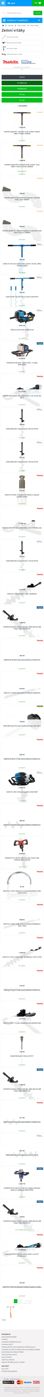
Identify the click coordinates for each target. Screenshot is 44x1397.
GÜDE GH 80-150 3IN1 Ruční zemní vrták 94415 (22, 297)
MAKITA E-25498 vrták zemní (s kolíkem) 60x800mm (22, 693)
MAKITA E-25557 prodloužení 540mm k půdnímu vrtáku (22, 1287)
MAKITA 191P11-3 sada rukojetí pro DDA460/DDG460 (22, 1023)
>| (28, 1301)
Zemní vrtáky (34, 25)
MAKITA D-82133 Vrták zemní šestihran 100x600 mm (22, 1122)
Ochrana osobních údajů (11, 1342)
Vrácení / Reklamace (9, 1354)
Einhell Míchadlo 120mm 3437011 (22, 1056)
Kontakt (5, 1339)
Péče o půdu (22, 25)
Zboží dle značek (8, 1360)
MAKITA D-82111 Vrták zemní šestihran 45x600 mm (22, 759)
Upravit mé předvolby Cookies (13, 1362)
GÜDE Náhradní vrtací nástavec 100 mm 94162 (22, 462)
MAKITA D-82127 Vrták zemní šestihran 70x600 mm (22, 990)
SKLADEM (23, 106)
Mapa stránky (7, 1357)
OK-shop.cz (17, 1379)
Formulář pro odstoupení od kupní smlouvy (18, 1347)
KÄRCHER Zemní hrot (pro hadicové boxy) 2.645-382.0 (22, 726)
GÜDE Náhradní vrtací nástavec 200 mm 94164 (22, 429)
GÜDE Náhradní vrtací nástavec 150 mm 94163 (22, 561)
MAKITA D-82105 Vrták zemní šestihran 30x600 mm (22, 660)
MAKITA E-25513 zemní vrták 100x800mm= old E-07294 (22, 957)
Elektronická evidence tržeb (12, 1352)
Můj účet (5, 1369)
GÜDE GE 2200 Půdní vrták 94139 (22, 330)
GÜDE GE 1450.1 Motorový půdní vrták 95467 (22, 792)
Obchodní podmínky (9, 1337)
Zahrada (10, 25)
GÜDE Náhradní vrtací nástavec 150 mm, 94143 (22, 1155)
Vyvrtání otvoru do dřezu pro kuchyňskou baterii (21, 1349)
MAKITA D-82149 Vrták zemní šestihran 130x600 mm (22, 825)
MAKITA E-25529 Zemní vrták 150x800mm (22, 594)
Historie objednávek (9, 1371)
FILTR (23, 77)
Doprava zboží (7, 1344)
